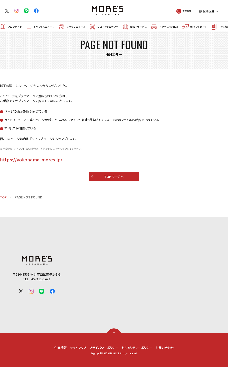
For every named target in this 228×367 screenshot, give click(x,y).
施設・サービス (138, 27)
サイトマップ (78, 347)
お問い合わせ (165, 347)
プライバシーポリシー (104, 347)
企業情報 (60, 347)
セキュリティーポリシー (137, 347)
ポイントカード (198, 27)
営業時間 (186, 11)
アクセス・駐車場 (168, 27)
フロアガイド (15, 27)
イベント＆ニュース (44, 27)
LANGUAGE (208, 11)
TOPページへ (114, 176)
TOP (3, 197)
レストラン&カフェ (107, 27)
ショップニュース (76, 27)
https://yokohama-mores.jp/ (31, 159)
